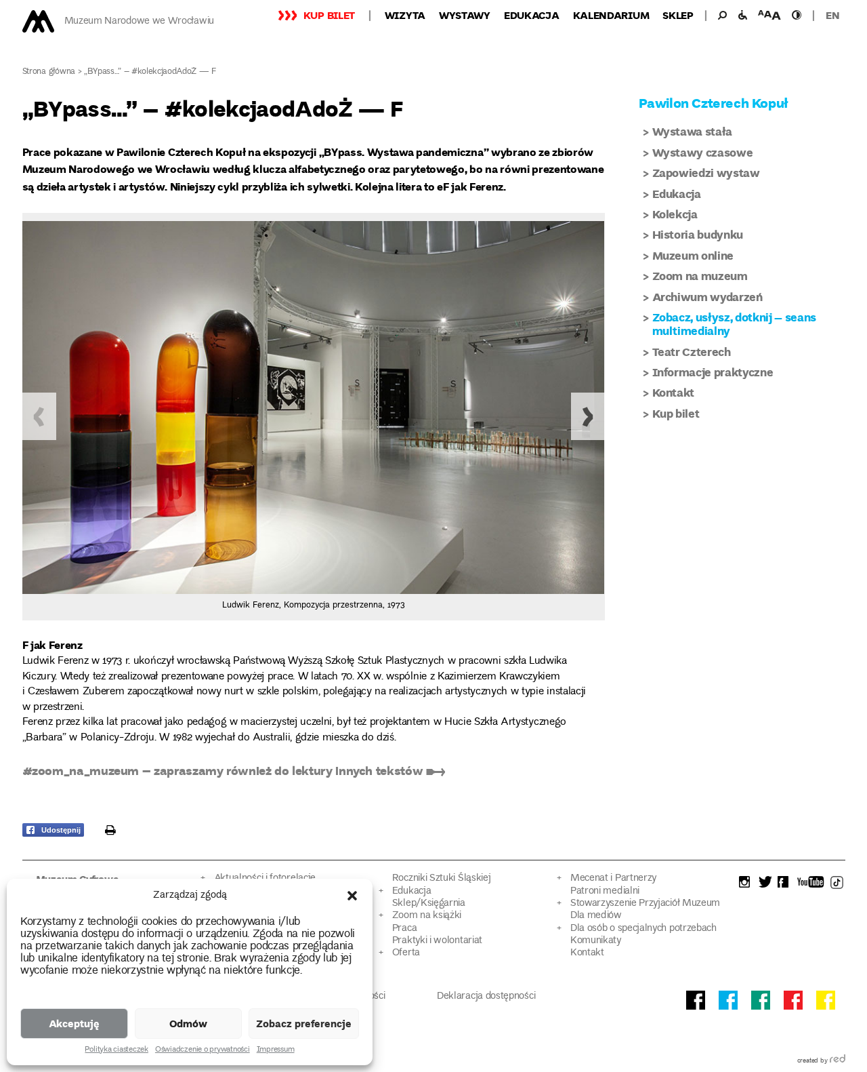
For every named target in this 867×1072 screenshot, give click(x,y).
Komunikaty (595, 940)
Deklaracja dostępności (486, 996)
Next (588, 416)
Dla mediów (596, 915)
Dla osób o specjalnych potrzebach (643, 928)
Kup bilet (329, 14)
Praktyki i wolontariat (437, 940)
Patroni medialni (604, 891)
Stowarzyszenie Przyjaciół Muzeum (645, 903)
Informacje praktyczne (713, 371)
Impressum (276, 1050)
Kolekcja (675, 213)
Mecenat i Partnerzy (613, 878)
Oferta (406, 953)
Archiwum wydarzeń (707, 296)
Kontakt (673, 392)
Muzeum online (693, 255)
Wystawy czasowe (702, 152)
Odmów (188, 1023)
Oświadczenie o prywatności (202, 1050)
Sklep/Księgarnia (428, 903)
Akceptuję (74, 1023)
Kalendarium (611, 14)
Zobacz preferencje (304, 1023)
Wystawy (464, 14)
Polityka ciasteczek (116, 1050)
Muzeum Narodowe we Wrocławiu (139, 21)
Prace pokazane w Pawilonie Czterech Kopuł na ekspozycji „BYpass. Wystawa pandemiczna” (255, 151)
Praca (404, 928)
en (832, 14)
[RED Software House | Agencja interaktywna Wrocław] (837, 1061)
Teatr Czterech (691, 351)
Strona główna (49, 72)
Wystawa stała (692, 131)
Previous (39, 416)
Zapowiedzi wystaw (706, 172)
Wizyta (405, 14)
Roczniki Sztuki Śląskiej (441, 878)
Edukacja (531, 14)
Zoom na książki (426, 915)
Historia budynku (698, 234)
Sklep (678, 14)
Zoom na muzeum (700, 275)
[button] (352, 895)
